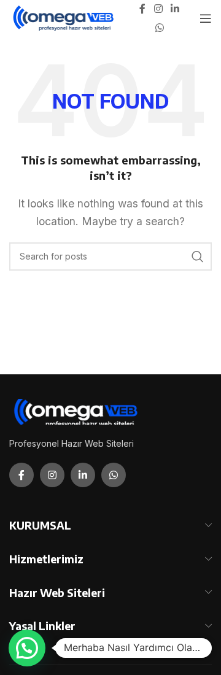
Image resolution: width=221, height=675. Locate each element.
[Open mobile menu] (205, 18)
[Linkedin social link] (175, 9)
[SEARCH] (198, 256)
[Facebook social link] (142, 9)
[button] (27, 648)
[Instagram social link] (158, 9)
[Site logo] (64, 17)
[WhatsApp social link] (159, 27)
